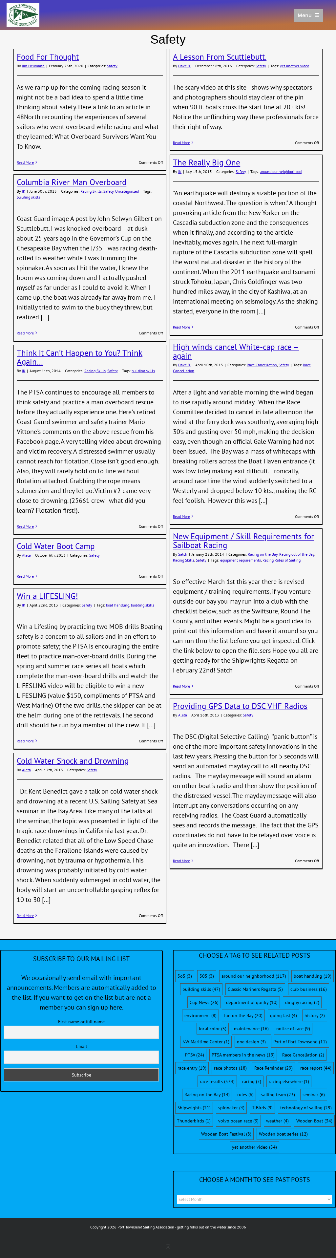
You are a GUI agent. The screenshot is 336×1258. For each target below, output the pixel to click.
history (314, 1015)
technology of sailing (306, 1108)
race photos (230, 1068)
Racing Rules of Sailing (281, 560)
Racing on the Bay (263, 554)
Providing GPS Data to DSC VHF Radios (240, 706)
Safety (112, 65)
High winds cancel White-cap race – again (236, 351)
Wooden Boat (314, 1121)
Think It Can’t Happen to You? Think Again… (79, 357)
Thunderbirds (194, 1121)
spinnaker (231, 1108)
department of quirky (252, 1002)
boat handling (117, 605)
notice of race (293, 1029)
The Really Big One (206, 162)
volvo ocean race (238, 1121)
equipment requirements (240, 560)
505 (207, 976)
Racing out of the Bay (296, 554)
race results (217, 1081)
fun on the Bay (243, 1015)
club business (308, 989)
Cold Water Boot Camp (56, 546)
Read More (25, 162)
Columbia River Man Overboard (71, 182)
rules (245, 1095)
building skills (28, 197)
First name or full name (81, 1022)
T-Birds (262, 1108)
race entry (192, 1068)
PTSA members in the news (243, 1055)
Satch (182, 554)
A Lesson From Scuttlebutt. (219, 57)
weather (277, 1121)
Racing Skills (91, 191)
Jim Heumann (33, 65)
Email (81, 1046)
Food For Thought (48, 57)
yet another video (294, 65)
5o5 (185, 976)
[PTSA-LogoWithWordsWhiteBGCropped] (23, 6)
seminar (314, 1095)
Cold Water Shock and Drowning (73, 761)
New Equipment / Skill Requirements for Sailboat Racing (243, 540)
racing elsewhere (289, 1081)
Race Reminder (273, 1068)
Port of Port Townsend (300, 1042)
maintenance (251, 1029)
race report (315, 1068)
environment (200, 1015)
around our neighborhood (281, 171)
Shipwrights (194, 1108)
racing (251, 1081)
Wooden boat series (283, 1134)
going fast (283, 1015)
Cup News (204, 1002)
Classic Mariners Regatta (255, 989)
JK (179, 171)
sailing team (278, 1095)
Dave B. (184, 65)
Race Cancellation (262, 364)
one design (251, 1042)
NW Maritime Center (205, 1042)
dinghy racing (302, 1002)
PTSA (194, 1055)
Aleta (26, 555)
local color (212, 1029)
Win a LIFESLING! (47, 596)
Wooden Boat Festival (226, 1134)
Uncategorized (127, 191)
